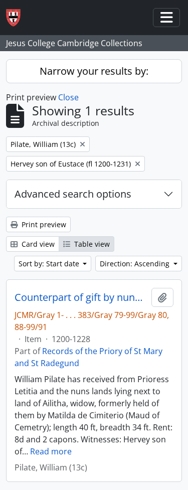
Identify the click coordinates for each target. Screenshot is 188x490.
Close (68, 97)
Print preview (43, 224)
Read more (51, 451)
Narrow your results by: (94, 71)
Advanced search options (73, 194)
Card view (37, 244)
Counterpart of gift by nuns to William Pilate (81, 297)
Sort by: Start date (50, 263)
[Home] (17, 18)
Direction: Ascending (135, 263)
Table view (91, 244)
